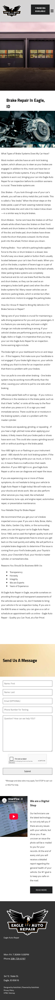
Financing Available (40, 9)
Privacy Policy (9, 990)
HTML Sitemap (9, 993)
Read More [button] (41, 890)
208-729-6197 (18, 958)
